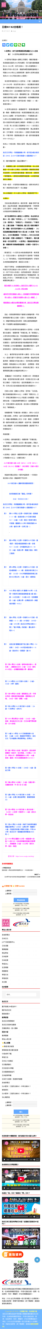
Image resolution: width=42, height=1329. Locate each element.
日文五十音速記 (7, 1061)
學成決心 (5, 964)
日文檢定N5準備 (7, 1068)
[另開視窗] (22, 309)
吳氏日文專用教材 (8, 1021)
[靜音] (34, 1160)
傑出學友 (5, 953)
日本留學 (5, 956)
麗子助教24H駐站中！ (9, 1006)
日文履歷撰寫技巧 (8, 1072)
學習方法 (5, 975)
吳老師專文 (6, 935)
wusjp (14, 31)
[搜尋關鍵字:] (21, 995)
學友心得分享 (6, 1039)
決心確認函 (6, 1097)
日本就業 (5, 960)
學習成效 (5, 978)
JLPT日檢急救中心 (8, 942)
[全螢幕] (37, 1160)
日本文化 (5, 938)
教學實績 (5, 1035)
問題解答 (5, 971)
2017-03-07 (7, 31)
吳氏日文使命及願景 (9, 1025)
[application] (21, 1150)
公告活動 (5, 946)
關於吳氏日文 (6, 1010)
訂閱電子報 (8, 886)
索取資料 (5, 1090)
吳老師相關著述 (7, 864)
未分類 (4, 982)
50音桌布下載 (7, 1054)
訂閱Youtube (20, 886)
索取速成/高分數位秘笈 (10, 1050)
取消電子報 (33, 1311)
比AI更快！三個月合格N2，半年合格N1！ (16, 1086)
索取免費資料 (6, 1303)
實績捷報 (5, 949)
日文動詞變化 (6, 1064)
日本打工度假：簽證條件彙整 (12, 1079)
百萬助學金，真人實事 (10, 1028)
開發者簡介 (6, 1014)
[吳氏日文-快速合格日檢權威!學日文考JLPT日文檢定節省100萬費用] (21, 18)
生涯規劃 (5, 967)
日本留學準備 (6, 1075)
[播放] (4, 1160)
